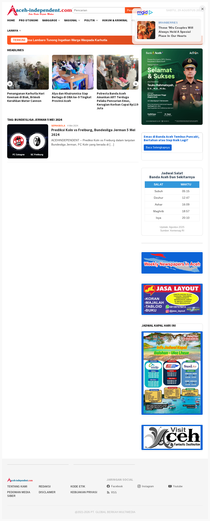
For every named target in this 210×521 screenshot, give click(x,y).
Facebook (117, 486)
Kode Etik (78, 486)
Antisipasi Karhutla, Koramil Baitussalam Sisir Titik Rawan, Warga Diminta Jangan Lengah (116, 99)
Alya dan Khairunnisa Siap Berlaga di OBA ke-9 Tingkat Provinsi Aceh (27, 97)
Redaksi (45, 486)
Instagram (148, 486)
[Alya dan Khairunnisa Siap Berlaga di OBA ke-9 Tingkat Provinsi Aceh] (28, 72)
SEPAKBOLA (58, 125)
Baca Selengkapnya (158, 147)
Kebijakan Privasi (84, 492)
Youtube (178, 486)
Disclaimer (47, 492)
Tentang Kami (17, 486)
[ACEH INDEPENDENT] (39, 9)
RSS (114, 492)
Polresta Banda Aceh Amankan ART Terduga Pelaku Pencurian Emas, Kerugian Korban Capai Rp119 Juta (72, 101)
